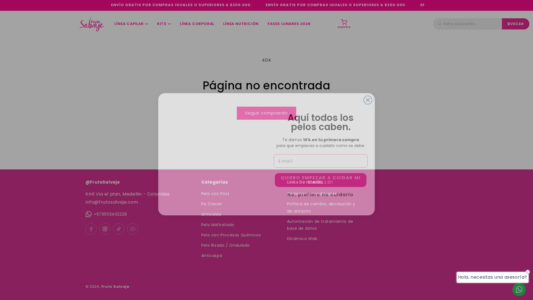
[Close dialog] (368, 96)
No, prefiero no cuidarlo (321, 189)
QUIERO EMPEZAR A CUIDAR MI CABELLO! (321, 175)
